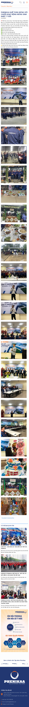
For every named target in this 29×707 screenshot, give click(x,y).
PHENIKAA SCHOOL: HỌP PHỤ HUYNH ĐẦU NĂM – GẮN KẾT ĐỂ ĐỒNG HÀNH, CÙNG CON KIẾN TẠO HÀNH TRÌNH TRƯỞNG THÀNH (14, 602)
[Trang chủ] (7, 2)
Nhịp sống (9, 6)
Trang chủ (3, 6)
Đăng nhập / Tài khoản (24, 2)
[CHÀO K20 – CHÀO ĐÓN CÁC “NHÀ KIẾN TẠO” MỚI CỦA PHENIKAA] (14, 536)
